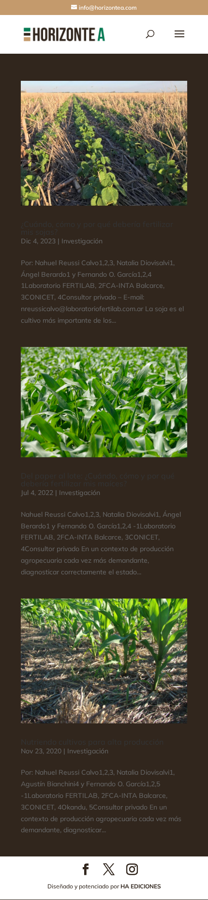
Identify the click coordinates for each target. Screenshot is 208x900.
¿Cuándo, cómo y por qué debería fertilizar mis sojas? (97, 228)
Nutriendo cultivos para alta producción (92, 742)
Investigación (82, 241)
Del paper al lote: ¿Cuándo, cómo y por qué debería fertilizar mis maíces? (98, 479)
